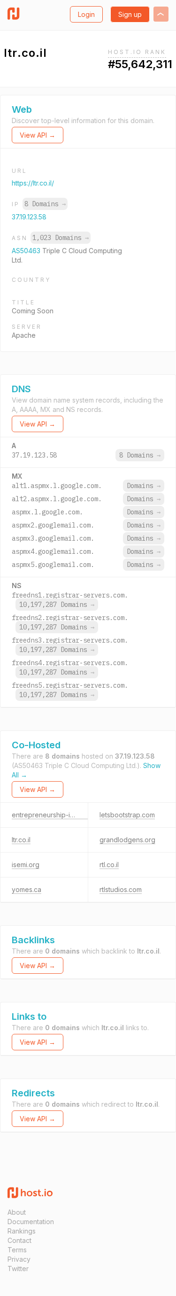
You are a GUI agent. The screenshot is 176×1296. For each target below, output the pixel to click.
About (17, 1212)
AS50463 (27, 251)
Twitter (18, 1269)
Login (86, 14)
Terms (17, 1250)
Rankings (22, 1231)
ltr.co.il (21, 840)
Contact (19, 1240)
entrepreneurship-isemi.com (55, 815)
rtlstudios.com (120, 889)
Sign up (130, 14)
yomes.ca (26, 889)
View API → (37, 135)
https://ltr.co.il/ (33, 183)
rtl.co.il (109, 865)
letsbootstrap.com (127, 815)
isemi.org (25, 865)
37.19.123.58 (29, 217)
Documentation (31, 1222)
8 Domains (45, 204)
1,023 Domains (60, 237)
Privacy (19, 1259)
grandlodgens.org (127, 840)
